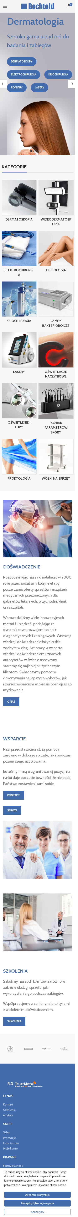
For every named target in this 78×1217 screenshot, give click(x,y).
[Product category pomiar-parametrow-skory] (55, 410)
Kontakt (8, 1104)
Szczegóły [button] (37, 1211)
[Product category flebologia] (55, 253)
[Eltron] (28, 1048)
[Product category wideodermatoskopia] (55, 204)
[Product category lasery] (19, 354)
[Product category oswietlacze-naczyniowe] (55, 356)
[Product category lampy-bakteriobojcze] (55, 306)
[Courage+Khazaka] (10, 1048)
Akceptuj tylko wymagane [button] (37, 1203)
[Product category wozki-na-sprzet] (55, 461)
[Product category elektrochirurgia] (19, 255)
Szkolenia (9, 1110)
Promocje (9, 1138)
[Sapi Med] (46, 1048)
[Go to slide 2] (35, 151)
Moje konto (10, 1148)
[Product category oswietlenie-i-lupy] (19, 407)
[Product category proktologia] (19, 461)
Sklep (6, 1132)
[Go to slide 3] (39, 151)
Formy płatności (13, 1166)
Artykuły (8, 1115)
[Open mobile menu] (5, 6)
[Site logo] (37, 6)
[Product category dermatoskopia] (19, 202)
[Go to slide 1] (31, 151)
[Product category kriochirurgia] (19, 304)
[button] (72, 84)
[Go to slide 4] (44, 151)
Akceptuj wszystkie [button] (37, 1194)
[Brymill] (64, 1048)
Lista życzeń (11, 1143)
